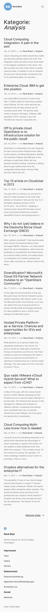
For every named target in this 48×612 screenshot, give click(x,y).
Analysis (39, 51)
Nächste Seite (34, 515)
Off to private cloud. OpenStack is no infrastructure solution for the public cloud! (22, 133)
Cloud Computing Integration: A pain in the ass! (21, 42)
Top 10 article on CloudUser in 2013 (24, 182)
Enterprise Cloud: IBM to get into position (24, 87)
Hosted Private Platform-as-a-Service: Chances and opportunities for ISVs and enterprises (23, 328)
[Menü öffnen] (42, 6)
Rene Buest (28, 51)
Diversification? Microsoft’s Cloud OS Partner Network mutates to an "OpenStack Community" (23, 278)
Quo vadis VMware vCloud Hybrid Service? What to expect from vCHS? (23, 379)
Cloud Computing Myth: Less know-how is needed (22, 426)
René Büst (17, 6)
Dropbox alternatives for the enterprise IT (24, 468)
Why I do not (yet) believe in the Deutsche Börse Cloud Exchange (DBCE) (24, 227)
